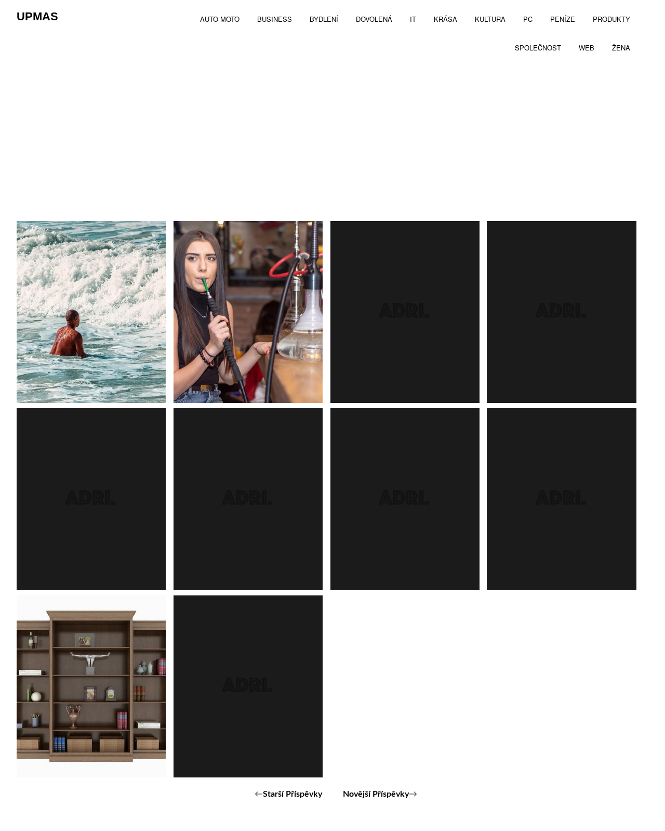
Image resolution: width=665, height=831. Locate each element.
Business (61, 372)
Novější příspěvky (376, 794)
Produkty (219, 372)
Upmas (37, 16)
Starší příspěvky (292, 794)
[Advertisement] (332, 143)
